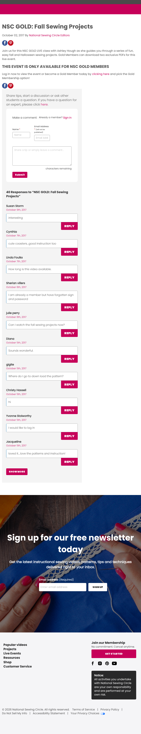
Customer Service (17, 666)
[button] (5, 43)
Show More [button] (17, 471)
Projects (9, 649)
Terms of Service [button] (83, 709)
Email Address (41, 129)
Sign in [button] (67, 118)
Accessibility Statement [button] (49, 713)
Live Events (12, 653)
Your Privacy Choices (85, 713)
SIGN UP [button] (98, 587)
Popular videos (15, 645)
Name (16, 129)
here (44, 104)
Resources (11, 658)
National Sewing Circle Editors (49, 35)
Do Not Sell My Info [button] (14, 713)
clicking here (100, 74)
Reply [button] (69, 226)
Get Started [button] (114, 653)
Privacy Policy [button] (110, 709)
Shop (7, 662)
